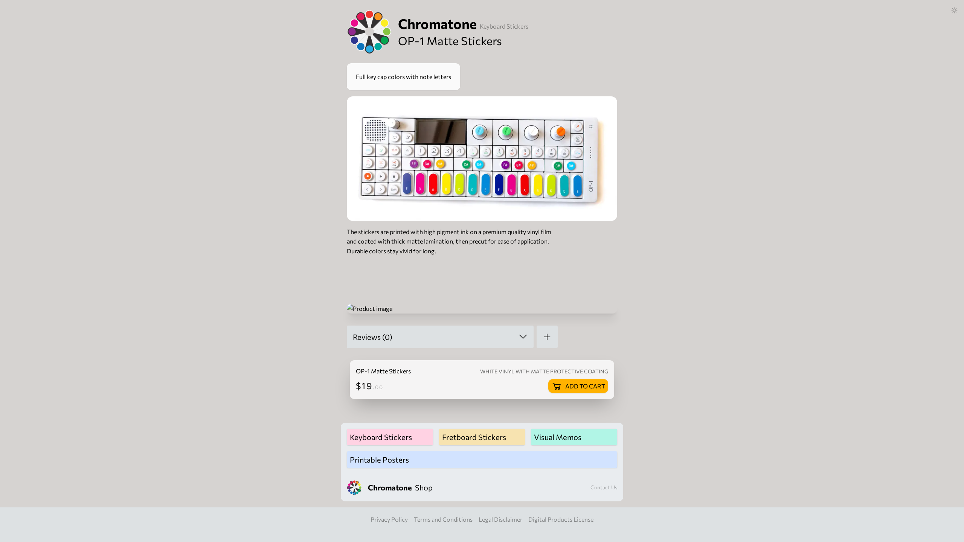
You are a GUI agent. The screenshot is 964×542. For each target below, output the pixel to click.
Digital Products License (560, 519)
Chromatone (437, 23)
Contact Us (603, 487)
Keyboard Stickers (504, 26)
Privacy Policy (389, 519)
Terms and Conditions (443, 519)
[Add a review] (547, 337)
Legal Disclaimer (500, 519)
